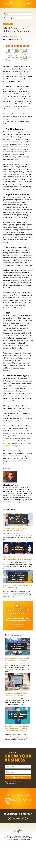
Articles (8, 23)
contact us (7, 443)
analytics (19, 197)
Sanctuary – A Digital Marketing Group (18, 836)
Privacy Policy (13, 783)
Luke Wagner (13, 36)
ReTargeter (18, 280)
